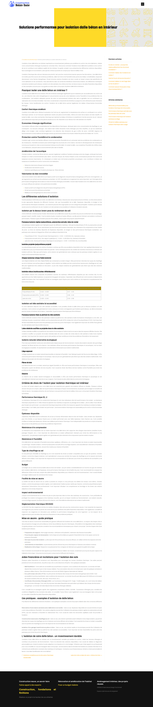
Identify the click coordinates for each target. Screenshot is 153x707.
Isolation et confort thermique (30, 59)
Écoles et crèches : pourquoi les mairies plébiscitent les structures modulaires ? (119, 67)
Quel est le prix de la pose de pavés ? (120, 78)
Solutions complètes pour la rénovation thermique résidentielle (38, 656)
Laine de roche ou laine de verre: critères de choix (85, 655)
